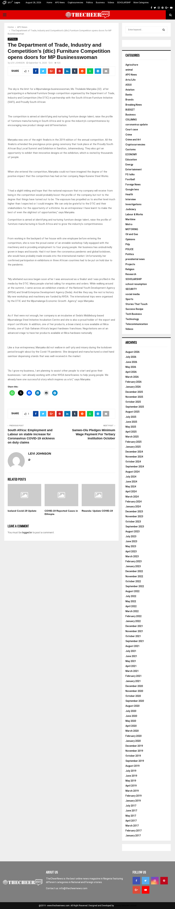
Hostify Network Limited (125, 905)
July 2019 (130, 770)
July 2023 (130, 536)
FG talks (130, 174)
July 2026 (130, 357)
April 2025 (131, 431)
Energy (129, 164)
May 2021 (130, 661)
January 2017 (133, 835)
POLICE (129, 249)
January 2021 (133, 681)
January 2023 (133, 566)
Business (100, 2)
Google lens (132, 189)
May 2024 (130, 486)
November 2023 (134, 516)
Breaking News (133, 104)
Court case (131, 129)
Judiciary (130, 209)
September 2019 (134, 761)
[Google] (136, 890)
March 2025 (132, 436)
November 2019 (134, 750)
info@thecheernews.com (73, 888)
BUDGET (130, 109)
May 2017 (130, 815)
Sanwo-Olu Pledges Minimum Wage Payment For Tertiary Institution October (93, 434)
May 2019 (130, 780)
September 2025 (134, 406)
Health (129, 194)
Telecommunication (136, 324)
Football (130, 179)
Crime (128, 134)
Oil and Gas (131, 234)
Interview (130, 199)
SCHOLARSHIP (124, 2)
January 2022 (133, 621)
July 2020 (130, 711)
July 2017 (130, 805)
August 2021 (132, 646)
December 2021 (134, 626)
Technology (132, 319)
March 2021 (132, 671)
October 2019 (133, 755)
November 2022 (134, 576)
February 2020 (133, 736)
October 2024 (133, 461)
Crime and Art (133, 139)
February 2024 (133, 501)
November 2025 (134, 396)
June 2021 (131, 656)
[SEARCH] (163, 29)
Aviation (129, 89)
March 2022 (132, 611)
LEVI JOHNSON (17, 63)
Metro (128, 224)
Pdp (127, 244)
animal (129, 69)
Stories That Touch (136, 304)
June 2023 (131, 541)
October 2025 (133, 401)
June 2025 (131, 421)
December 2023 (134, 511)
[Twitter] (145, 880)
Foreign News (133, 184)
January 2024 (133, 506)
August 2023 (132, 531)
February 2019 (133, 795)
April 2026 (131, 372)
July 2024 (130, 476)
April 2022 (131, 606)
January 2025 (133, 446)
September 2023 (134, 526)
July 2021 (130, 651)
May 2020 (130, 721)
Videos (111, 2)
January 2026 (133, 386)
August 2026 (132, 352)
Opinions (130, 239)
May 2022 (130, 601)
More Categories (141, 2)
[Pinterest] (164, 880)
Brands (129, 99)
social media (132, 294)
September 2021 (134, 641)
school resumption (136, 284)
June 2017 (131, 810)
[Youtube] (145, 890)
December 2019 (134, 745)
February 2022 (133, 616)
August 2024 (132, 471)
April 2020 (131, 726)
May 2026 (130, 367)
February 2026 (133, 381)
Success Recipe (134, 309)
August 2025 (132, 411)
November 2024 (134, 456)
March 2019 (132, 790)
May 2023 (130, 546)
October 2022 (133, 581)
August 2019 (132, 765)
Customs (130, 149)
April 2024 (131, 491)
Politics (89, 2)
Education (131, 159)
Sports (129, 299)
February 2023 (133, 561)
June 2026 (131, 362)
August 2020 (132, 706)
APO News (60, 2)
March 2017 (132, 825)
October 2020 (133, 696)
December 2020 (134, 686)
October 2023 (133, 521)
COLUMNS (131, 119)
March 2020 (132, 730)
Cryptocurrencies (75, 2)
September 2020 (134, 701)
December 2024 (134, 451)
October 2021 (133, 636)
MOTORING (131, 229)
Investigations (133, 204)
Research (130, 274)
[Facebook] (136, 880)
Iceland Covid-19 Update (22, 510)
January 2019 (133, 800)
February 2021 (133, 676)
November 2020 (134, 691)
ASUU (128, 84)
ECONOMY (131, 154)
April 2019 (131, 785)
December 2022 (134, 571)
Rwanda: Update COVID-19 (97, 510)
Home (49, 2)
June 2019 (131, 775)
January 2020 (133, 741)
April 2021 (131, 666)
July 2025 (130, 416)
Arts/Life (130, 79)
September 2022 (134, 586)
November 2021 (134, 631)
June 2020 (131, 716)
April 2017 (131, 820)
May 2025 (130, 426)
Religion (129, 269)
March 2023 (132, 556)
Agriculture (131, 64)
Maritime (130, 219)
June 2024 (131, 481)
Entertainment (133, 169)
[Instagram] (155, 880)
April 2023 (131, 551)
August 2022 (132, 591)
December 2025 (134, 392)
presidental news (135, 259)
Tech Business (133, 314)
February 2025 (133, 441)
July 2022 (130, 596)
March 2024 (132, 496)
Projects (130, 264)
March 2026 (132, 376)
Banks (128, 94)
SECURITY (131, 289)
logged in (27, 532)
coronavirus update (136, 124)
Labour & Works (134, 214)
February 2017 (133, 830)
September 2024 (134, 466)
